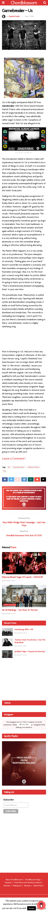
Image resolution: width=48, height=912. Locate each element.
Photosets (8, 572)
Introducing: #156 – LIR (24, 629)
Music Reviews (10, 605)
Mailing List (17, 886)
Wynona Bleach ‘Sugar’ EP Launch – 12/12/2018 (22, 577)
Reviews (27, 886)
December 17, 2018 (9, 581)
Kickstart (7, 886)
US (4, 471)
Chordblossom (24, 2)
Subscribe (8, 800)
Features (8, 882)
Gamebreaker (19, 467)
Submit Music (38, 886)
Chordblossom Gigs (32, 879)
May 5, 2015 (29, 16)
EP (9, 467)
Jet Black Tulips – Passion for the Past (30, 651)
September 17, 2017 (9, 614)
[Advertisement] (24, 679)
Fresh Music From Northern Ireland (27, 882)
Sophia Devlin (14, 16)
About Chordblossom (14, 879)
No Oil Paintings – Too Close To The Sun (20, 610)
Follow (24, 725)
